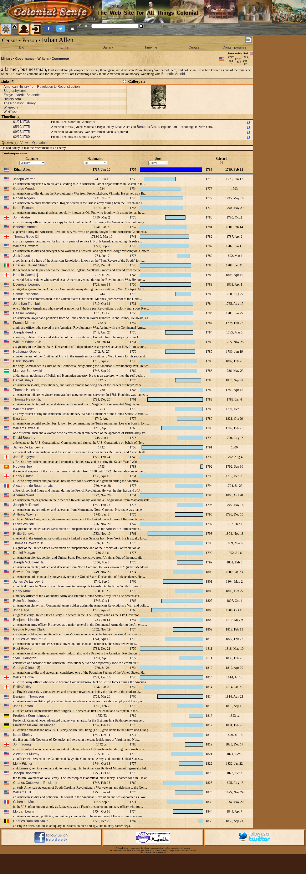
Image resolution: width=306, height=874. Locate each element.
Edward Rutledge (26, 572)
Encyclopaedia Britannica (22, 95)
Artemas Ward (23, 495)
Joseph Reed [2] (25, 332)
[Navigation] (6, 29)
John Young (22, 744)
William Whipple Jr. (27, 342)
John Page (21, 610)
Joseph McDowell (26, 505)
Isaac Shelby (22, 735)
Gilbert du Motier (25, 802)
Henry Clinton (23, 476)
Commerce (60, 58)
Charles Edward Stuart (30, 265)
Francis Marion (24, 323)
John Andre (21, 217)
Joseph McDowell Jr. (28, 562)
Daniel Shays (23, 380)
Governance (25, 58)
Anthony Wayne (24, 514)
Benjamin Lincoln (26, 620)
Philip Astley (22, 687)
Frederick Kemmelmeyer (31, 715)
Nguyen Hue (22, 466)
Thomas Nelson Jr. (27, 399)
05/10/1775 (21, 127)
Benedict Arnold (173, 74)
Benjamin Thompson (28, 696)
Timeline (150, 47)
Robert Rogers (24, 198)
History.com (12, 99)
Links (65, 47)
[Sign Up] (24, 29)
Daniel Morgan (24, 552)
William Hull (22, 792)
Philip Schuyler (24, 533)
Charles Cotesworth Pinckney (35, 782)
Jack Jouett (21, 255)
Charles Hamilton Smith (30, 821)
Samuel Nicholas (26, 294)
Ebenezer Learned (27, 284)
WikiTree (10, 111)
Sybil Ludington (24, 658)
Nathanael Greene (26, 351)
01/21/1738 (21, 122)
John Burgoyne (24, 457)
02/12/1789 (21, 137)
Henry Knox (22, 591)
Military (6, 58)
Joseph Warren (24, 179)
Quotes (194, 47)
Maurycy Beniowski (27, 370)
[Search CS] (141, 26)
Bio (21, 47)
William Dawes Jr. (26, 428)
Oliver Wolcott (23, 524)
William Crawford (26, 246)
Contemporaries (234, 47)
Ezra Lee (19, 418)
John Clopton (23, 706)
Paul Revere (22, 648)
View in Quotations (34, 143)
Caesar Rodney (24, 313)
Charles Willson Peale (29, 639)
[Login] (36, 29)
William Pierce (24, 409)
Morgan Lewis (23, 811)
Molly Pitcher (22, 763)
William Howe (23, 677)
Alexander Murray (26, 754)
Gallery (107, 47)
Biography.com (15, 90)
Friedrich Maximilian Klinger (34, 725)
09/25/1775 (21, 132)
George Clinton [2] (26, 667)
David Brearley (24, 437)
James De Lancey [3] (28, 581)
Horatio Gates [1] (25, 275)
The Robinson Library (20, 103)
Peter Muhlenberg (26, 600)
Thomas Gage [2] (26, 236)
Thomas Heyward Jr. (28, 543)
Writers (43, 58)
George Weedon (25, 188)
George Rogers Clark (29, 629)
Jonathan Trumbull (27, 303)
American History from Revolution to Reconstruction (42, 86)
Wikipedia (11, 107)
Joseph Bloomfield (27, 773)
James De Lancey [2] (28, 447)
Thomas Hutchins (26, 390)
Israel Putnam (23, 208)
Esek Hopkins (23, 361)
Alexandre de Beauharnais (33, 485)
